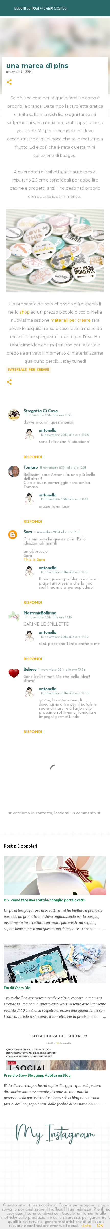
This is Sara (34, 560)
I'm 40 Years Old (17, 988)
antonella (47, 431)
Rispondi (33, 457)
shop (25, 312)
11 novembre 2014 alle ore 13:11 (56, 532)
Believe (30, 670)
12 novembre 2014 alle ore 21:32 (65, 637)
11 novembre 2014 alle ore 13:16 (49, 617)
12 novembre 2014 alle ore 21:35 (65, 693)
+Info (86, 1226)
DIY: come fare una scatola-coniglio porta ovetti (44, 900)
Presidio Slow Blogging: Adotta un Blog (37, 1075)
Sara (28, 532)
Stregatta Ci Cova (41, 411)
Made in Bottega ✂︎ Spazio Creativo (40, 8)
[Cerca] (103, 8)
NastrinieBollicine (40, 613)
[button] (9, 82)
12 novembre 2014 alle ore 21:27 (64, 499)
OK (100, 1226)
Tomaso (31, 468)
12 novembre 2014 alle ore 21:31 (64, 572)
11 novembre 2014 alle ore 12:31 (63, 467)
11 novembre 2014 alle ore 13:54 (61, 669)
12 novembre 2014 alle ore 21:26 (65, 435)
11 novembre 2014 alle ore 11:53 (49, 415)
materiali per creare (70, 320)
